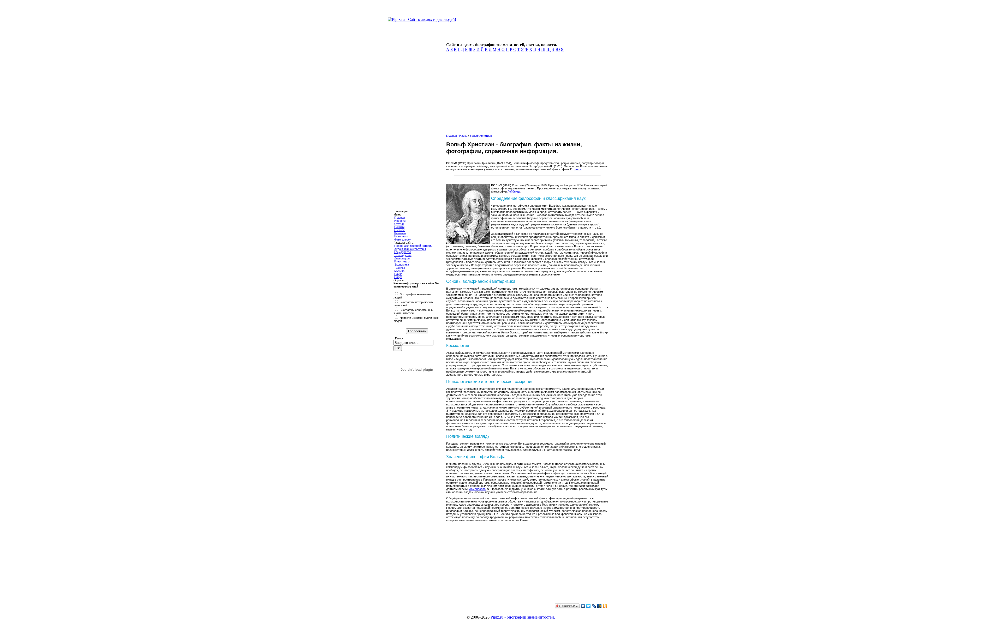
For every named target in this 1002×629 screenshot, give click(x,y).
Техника (399, 267)
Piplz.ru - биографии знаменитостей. (523, 617)
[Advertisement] (526, 94)
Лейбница (514, 191)
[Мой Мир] (599, 606)
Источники (401, 236)
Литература (402, 258)
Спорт (398, 277)
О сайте (399, 230)
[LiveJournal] (594, 606)
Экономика (401, 264)
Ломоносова (477, 488)
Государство (402, 252)
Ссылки (399, 227)
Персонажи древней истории (413, 245)
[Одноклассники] (605, 606)
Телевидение (402, 255)
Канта (577, 169)
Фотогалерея (402, 239)
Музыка (399, 270)
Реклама (400, 233)
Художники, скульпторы (410, 248)
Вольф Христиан (481, 135)
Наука (398, 273)
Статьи (399, 223)
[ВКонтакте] (583, 606)
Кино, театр (401, 261)
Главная (399, 217)
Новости (399, 220)
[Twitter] (588, 606)
